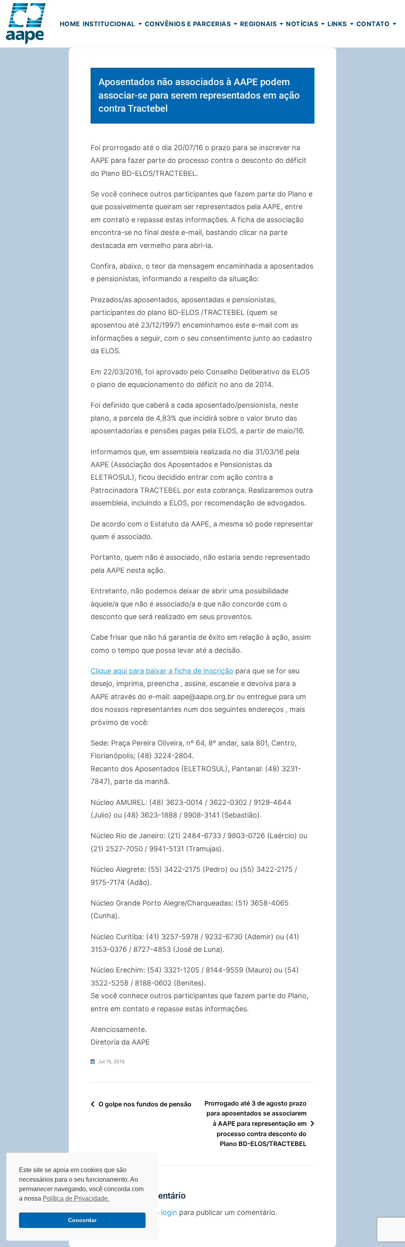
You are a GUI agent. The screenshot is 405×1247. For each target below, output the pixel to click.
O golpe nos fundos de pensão (144, 1104)
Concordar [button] (82, 1220)
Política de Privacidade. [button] (76, 1198)
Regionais (258, 24)
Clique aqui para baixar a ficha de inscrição (162, 671)
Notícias (302, 24)
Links (337, 24)
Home (70, 24)
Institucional (109, 24)
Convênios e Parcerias (188, 24)
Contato (373, 24)
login (169, 1212)
